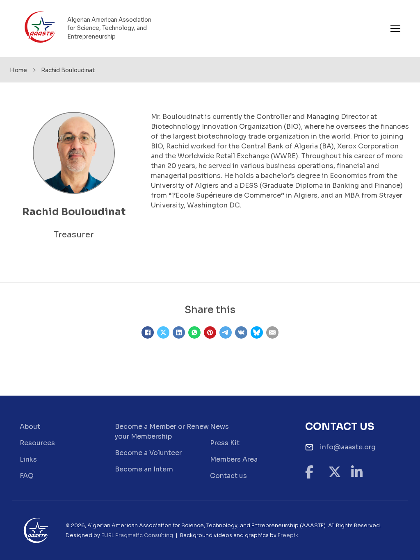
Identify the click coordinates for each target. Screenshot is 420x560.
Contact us (228, 475)
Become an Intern (144, 469)
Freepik (288, 535)
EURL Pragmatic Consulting (137, 535)
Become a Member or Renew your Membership (162, 431)
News (219, 426)
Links (28, 459)
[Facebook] (148, 332)
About (30, 426)
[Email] (272, 332)
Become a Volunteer (148, 452)
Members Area (234, 459)
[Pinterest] (210, 332)
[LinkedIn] (179, 332)
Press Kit (225, 443)
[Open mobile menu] (395, 28)
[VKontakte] (241, 332)
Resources (37, 443)
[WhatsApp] (194, 332)
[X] (163, 332)
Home (18, 70)
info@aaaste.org (348, 447)
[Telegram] (225, 332)
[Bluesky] (257, 332)
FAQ (27, 475)
